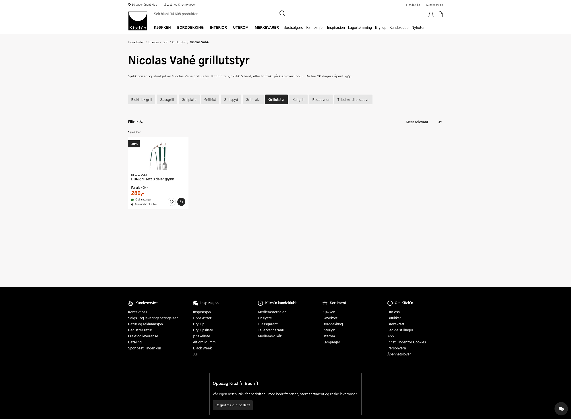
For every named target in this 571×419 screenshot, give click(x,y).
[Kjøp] (181, 202)
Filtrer (133, 121)
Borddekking (333, 323)
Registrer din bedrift (232, 404)
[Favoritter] (172, 202)
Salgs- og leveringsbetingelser (153, 317)
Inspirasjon (336, 27)
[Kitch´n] (138, 21)
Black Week (202, 348)
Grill (165, 41)
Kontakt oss (137, 311)
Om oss (393, 311)
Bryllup (380, 27)
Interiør (329, 329)
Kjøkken (329, 311)
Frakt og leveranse (143, 336)
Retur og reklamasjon (145, 323)
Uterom (153, 41)
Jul (195, 354)
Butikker (394, 317)
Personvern (396, 348)
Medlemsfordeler (272, 311)
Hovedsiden (136, 41)
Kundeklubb (398, 27)
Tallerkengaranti (271, 329)
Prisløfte (265, 317)
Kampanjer (315, 27)
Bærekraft (395, 323)
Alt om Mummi (205, 342)
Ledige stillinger (400, 329)
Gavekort (330, 317)
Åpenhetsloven (399, 354)
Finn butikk (413, 5)
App (390, 336)
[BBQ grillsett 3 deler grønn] (158, 155)
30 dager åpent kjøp (144, 4)
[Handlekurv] (440, 14)
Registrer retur (140, 329)
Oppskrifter (202, 317)
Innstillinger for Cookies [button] (406, 342)
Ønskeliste (201, 336)
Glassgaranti (268, 323)
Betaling (135, 342)
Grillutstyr (179, 41)
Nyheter (418, 27)
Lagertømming (360, 27)
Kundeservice (434, 5)
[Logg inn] (431, 14)
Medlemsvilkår (269, 336)
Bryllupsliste (203, 329)
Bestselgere (293, 27)
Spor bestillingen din (144, 348)
